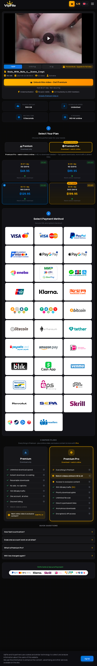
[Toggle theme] (78, 3)
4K (51, 67)
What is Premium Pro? (14, 548)
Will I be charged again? (14, 555)
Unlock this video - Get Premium (50, 82)
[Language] (85, 3)
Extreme (52, 76)
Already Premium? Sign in (48, 96)
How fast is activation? (14, 532)
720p (13, 67)
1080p (31, 67)
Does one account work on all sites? (20, 540)
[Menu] (92, 4)
